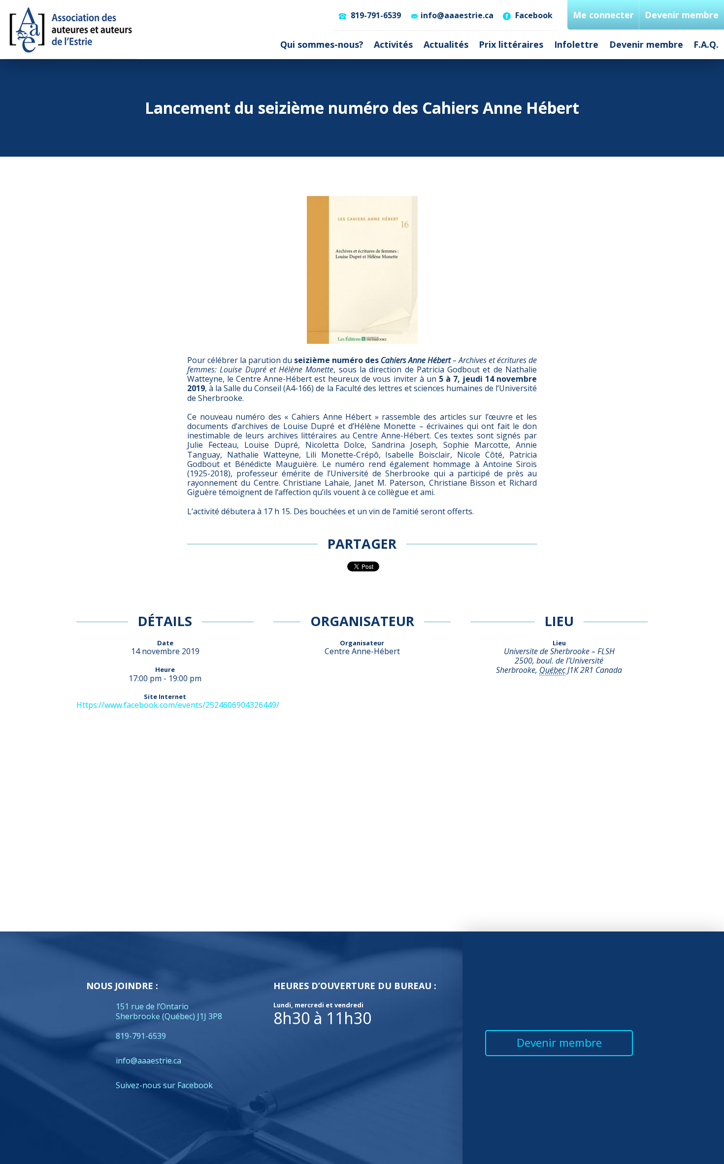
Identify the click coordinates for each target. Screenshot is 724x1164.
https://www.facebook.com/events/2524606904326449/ (177, 704)
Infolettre (576, 44)
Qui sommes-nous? (321, 44)
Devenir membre (646, 44)
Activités (393, 44)
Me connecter (603, 15)
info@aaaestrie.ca (457, 15)
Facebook (533, 15)
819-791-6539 (375, 15)
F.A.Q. (706, 44)
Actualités (446, 44)
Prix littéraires (511, 44)
